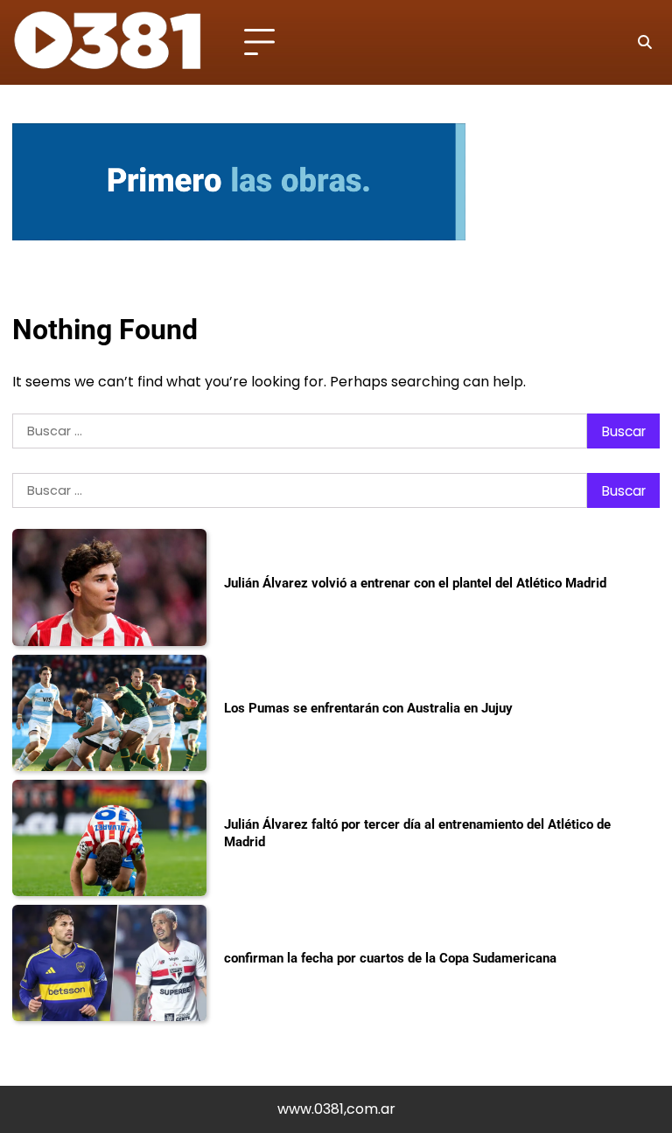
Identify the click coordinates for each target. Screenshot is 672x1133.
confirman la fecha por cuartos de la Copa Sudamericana (390, 958)
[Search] (644, 43)
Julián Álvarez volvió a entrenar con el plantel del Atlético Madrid (415, 583)
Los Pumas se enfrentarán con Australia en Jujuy (368, 708)
